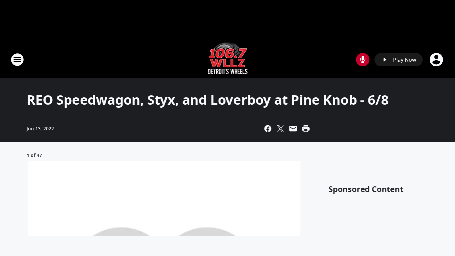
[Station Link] (227, 59)
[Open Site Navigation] (17, 59)
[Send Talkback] (362, 59)
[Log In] (437, 59)
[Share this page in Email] (293, 128)
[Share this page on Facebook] (267, 128)
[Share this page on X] (280, 128)
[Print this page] (305, 128)
